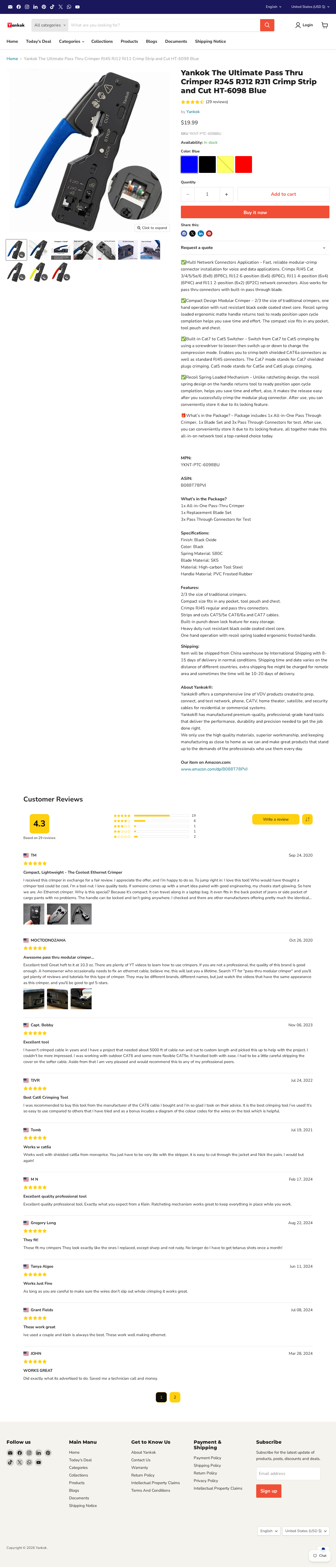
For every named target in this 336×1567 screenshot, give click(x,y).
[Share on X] (192, 233)
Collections (102, 41)
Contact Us (140, 1460)
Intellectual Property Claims (155, 1482)
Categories (70, 41)
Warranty (139, 1467)
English (271, 6)
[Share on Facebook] (184, 233)
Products (129, 41)
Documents (176, 41)
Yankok (193, 112)
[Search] (267, 25)
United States (308, 6)
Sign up (268, 1491)
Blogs (151, 41)
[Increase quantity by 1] (226, 194)
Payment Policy (207, 1457)
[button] (307, 819)
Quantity (188, 182)
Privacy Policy (206, 1480)
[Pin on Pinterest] (209, 233)
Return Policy (143, 1475)
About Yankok (143, 1452)
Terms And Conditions (150, 1490)
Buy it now (255, 212)
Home (12, 41)
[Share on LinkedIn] (201, 233)
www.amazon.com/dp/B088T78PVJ (214, 769)
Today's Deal (38, 41)
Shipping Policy (207, 1465)
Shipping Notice (210, 41)
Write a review (276, 819)
